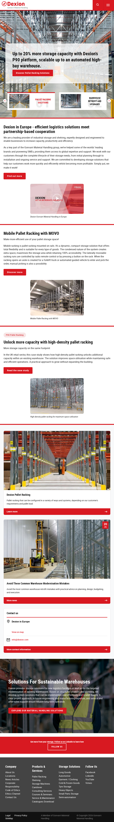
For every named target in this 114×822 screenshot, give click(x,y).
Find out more (14, 176)
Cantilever (37, 787)
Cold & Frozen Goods (69, 782)
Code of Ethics (12, 790)
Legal (7, 815)
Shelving (36, 780)
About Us (10, 772)
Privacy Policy (20, 815)
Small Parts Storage (69, 793)
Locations (10, 775)
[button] (5, 101)
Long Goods (65, 772)
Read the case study (18, 370)
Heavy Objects (66, 790)
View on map (18, 632)
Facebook (90, 772)
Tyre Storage (65, 786)
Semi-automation (67, 797)
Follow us (57, 746)
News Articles (12, 779)
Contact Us (10, 797)
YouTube (90, 779)
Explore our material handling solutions (37, 710)
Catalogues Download (43, 801)
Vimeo (89, 782)
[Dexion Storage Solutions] (15, 5)
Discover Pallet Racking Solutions (32, 72)
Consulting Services (42, 790)
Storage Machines (41, 783)
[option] (57, 64)
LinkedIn (90, 775)
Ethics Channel (12, 793)
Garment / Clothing (68, 779)
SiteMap (9, 818)
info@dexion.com (20, 639)
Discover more (15, 272)
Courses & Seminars (42, 794)
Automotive (64, 775)
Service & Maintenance (43, 797)
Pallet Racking (39, 776)
